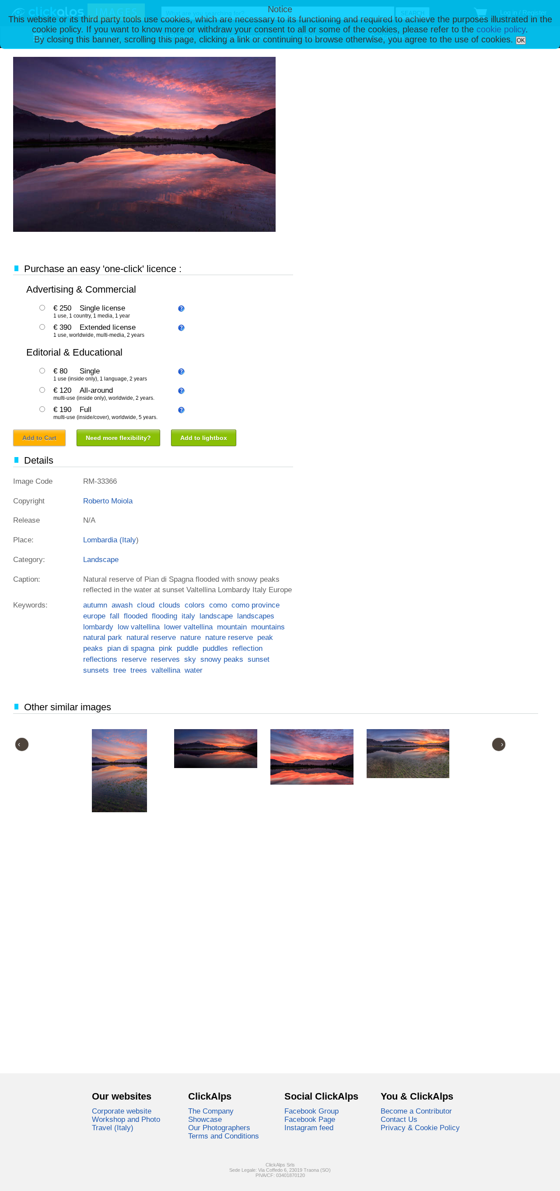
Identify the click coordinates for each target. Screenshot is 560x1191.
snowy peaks (221, 659)
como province (255, 605)
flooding (164, 616)
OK (521, 40)
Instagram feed (308, 1128)
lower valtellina (188, 627)
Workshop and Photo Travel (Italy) (126, 1123)
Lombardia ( (102, 540)
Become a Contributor (416, 1111)
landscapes (255, 616)
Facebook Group (311, 1111)
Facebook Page (309, 1119)
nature (190, 637)
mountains (268, 627)
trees (138, 670)
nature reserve (229, 637)
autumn (95, 605)
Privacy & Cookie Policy (420, 1128)
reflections (100, 659)
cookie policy (500, 29)
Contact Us (399, 1119)
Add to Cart (39, 437)
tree (119, 670)
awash (122, 605)
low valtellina (139, 627)
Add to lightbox (203, 437)
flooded (135, 616)
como (218, 605)
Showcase (205, 1119)
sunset (259, 659)
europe (94, 616)
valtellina (165, 670)
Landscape (101, 559)
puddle (187, 648)
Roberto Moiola (108, 501)
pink (165, 648)
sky (190, 659)
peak (265, 637)
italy (188, 616)
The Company (211, 1111)
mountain (232, 627)
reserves (165, 659)
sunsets (96, 670)
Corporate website (121, 1111)
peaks (93, 648)
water (194, 670)
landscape (216, 616)
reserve (134, 659)
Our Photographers (219, 1128)
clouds (169, 605)
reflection (247, 648)
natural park (102, 637)
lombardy (98, 627)
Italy (129, 540)
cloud (145, 605)
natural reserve (151, 637)
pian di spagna (130, 648)
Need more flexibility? (118, 437)
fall (114, 616)
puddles (215, 648)
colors (195, 605)
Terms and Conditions (223, 1136)
